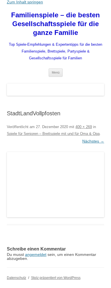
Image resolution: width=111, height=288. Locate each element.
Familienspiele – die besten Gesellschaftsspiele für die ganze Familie (55, 23)
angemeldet (35, 254)
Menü (55, 72)
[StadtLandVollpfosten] (55, 184)
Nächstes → (93, 141)
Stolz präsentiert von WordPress (56, 278)
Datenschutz (16, 278)
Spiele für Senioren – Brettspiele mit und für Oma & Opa (53, 134)
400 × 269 (83, 127)
